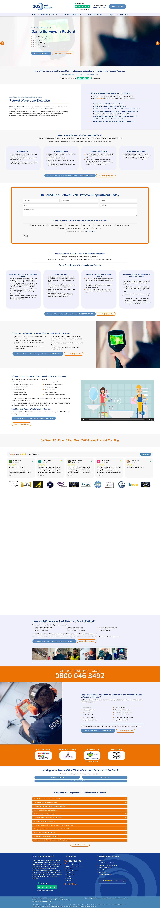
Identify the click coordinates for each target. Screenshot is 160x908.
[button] (2, 43)
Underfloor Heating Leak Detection (81, 781)
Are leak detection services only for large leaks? (48, 818)
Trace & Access (104, 777)
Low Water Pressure (123, 225)
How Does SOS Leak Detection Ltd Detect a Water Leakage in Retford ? (116, 111)
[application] (117, 400)
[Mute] (149, 420)
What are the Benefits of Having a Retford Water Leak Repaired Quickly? (116, 109)
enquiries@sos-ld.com (73, 864)
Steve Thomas (106, 461)
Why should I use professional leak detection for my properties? (52, 840)
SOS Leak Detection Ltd (16, 107)
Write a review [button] (146, 454)
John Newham (135, 461)
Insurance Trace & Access (94, 14)
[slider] (116, 419)
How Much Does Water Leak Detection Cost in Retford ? (111, 114)
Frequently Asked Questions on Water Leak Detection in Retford (113, 121)
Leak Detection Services (49, 14)
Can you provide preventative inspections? (46, 836)
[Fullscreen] (152, 420)
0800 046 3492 (99, 7)
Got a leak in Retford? (98, 731)
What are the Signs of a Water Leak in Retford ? (108, 104)
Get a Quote (124, 14)
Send (25, 236)
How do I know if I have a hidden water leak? (47, 799)
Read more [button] (11, 475)
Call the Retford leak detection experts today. (38, 354)
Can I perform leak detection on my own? (45, 803)
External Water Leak (55, 225)
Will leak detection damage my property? (46, 810)
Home (34, 14)
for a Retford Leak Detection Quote (54, 641)
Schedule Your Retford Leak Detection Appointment (109, 119)
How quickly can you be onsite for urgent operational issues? (51, 829)
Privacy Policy (90, 231)
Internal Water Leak (38, 225)
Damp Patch (86, 225)
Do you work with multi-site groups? (44, 832)
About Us (112, 14)
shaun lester (17, 461)
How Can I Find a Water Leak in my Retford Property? (110, 106)
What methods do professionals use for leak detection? (50, 806)
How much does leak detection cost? (44, 821)
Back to (105, 176)
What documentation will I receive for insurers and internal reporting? (54, 825)
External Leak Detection (57, 777)
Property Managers (105, 868)
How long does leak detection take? (44, 814)
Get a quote (117, 6)
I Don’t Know (97, 228)
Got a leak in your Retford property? (33, 418)
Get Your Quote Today (63, 55)
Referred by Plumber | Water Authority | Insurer (74, 228)
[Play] (83, 420)
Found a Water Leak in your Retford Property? (70, 176)
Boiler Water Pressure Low (103, 225)
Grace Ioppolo (47, 461)
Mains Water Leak (72, 225)
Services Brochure (105, 875)
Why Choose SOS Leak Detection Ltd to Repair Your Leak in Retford (114, 116)
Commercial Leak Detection (72, 14)
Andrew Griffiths (77, 461)
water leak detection (43, 109)
